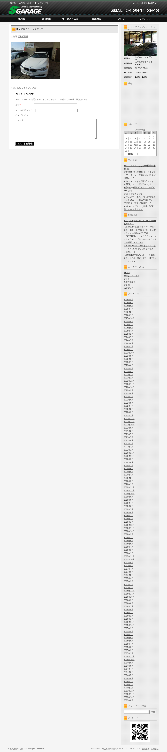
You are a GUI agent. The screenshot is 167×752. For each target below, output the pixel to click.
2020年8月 (128, 462)
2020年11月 (129, 453)
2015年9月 (128, 628)
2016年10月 (129, 597)
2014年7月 (128, 669)
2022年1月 (128, 415)
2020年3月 (128, 478)
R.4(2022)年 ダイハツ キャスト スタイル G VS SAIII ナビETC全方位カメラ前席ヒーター (140, 249)
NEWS (127, 272)
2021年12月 (129, 418)
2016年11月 (129, 594)
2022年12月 (129, 381)
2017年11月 (129, 556)
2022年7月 (128, 396)
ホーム (136, 3)
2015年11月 (129, 622)
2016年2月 (128, 616)
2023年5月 (128, 368)
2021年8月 (128, 431)
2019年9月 (128, 497)
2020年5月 (128, 472)
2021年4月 (128, 440)
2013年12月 (129, 691)
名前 (18, 105)
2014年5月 (128, 675)
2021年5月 (128, 437)
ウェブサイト (21, 115)
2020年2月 (128, 481)
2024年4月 (128, 343)
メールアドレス (23, 110)
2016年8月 (128, 603)
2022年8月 (128, 393)
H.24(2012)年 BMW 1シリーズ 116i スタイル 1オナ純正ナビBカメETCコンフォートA (140, 258)
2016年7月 (128, 606)
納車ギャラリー (130, 288)
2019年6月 (128, 506)
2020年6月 (128, 468)
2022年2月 (128, 412)
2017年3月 (128, 581)
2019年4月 (128, 512)
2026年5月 (128, 306)
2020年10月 (129, 456)
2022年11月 (129, 384)
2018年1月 (128, 553)
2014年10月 (129, 659)
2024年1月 (128, 349)
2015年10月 (129, 625)
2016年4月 (128, 609)
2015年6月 (128, 638)
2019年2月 (128, 519)
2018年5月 (128, 544)
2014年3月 (128, 681)
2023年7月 (128, 362)
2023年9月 (128, 356)
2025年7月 (128, 324)
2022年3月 (128, 409)
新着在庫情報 (130, 282)
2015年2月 (128, 650)
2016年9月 (128, 600)
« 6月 (130, 154)
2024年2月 (128, 346)
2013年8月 (128, 700)
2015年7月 (128, 634)
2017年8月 (128, 565)
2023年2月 (128, 378)
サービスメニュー (131, 276)
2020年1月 (128, 484)
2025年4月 (128, 331)
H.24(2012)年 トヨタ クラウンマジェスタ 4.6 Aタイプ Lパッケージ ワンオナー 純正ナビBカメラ (140, 239)
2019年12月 (129, 487)
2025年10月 (129, 318)
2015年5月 (128, 641)
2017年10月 (129, 559)
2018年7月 (128, 537)
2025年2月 (128, 334)
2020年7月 (128, 465)
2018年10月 (129, 531)
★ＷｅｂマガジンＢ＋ (134, 194)
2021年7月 (128, 434)
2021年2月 (128, 447)
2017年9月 (128, 562)
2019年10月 (129, 494)
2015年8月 (128, 631)
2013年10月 (129, 697)
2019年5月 (128, 509)
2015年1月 (128, 653)
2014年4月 (128, 678)
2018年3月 (128, 550)
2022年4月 (128, 406)
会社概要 (143, 3)
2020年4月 (128, 475)
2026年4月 (128, 309)
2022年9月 (128, 390)
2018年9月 (128, 534)
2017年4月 (128, 578)
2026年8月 (128, 299)
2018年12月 (129, 525)
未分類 (127, 285)
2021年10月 (129, 425)
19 (135, 145)
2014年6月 (128, 672)
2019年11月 (129, 490)
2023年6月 (128, 365)
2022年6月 (128, 400)
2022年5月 (128, 403)
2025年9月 (128, 321)
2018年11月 (129, 528)
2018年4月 (128, 547)
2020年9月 (128, 459)
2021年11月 (129, 422)
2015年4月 (128, 644)
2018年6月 (128, 541)
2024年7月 (128, 337)
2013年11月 (129, 694)
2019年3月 (128, 515)
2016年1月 (128, 619)
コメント (19, 120)
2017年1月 (128, 588)
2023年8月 (128, 359)
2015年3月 (128, 647)
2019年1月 (128, 522)
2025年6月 (128, 328)
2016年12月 (129, 591)
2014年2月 (128, 685)
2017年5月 (128, 575)
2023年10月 (129, 353)
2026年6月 (128, 302)
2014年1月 (128, 688)
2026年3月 (128, 312)
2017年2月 (128, 584)
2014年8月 (128, 666)
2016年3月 (128, 612)
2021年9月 (128, 428)
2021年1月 (128, 450)
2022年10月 (129, 387)
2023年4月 (128, 371)
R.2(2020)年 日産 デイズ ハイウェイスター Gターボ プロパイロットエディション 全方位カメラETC (140, 230)
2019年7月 (128, 503)
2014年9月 (128, 663)
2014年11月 (129, 656)
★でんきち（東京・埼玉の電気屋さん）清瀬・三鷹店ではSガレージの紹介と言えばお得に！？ (140, 200)
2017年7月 (128, 569)
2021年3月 (128, 443)
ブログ (127, 279)
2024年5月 (128, 340)
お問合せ (152, 3)
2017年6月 (128, 572)
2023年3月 (128, 375)
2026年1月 (128, 315)
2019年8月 (128, 500)
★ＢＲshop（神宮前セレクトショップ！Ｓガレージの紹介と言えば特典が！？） (140, 175)
